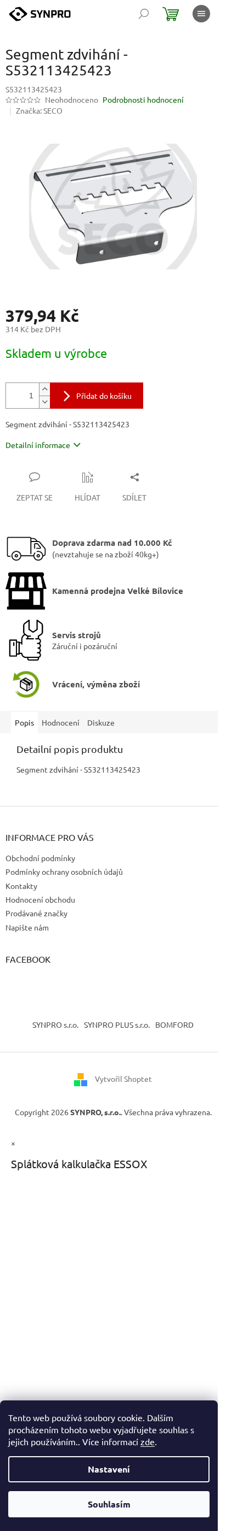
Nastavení (109, 1469)
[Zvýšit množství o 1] (44, 389)
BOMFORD (174, 1024)
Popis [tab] (24, 722)
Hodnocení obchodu (40, 899)
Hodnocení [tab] (61, 722)
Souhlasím (109, 1504)
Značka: (39, 110)
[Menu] (201, 14)
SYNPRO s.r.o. (55, 1024)
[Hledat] (144, 14)
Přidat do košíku (104, 396)
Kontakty (21, 886)
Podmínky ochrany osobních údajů (64, 871)
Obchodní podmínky (40, 858)
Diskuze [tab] (101, 722)
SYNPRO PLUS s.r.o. (117, 1024)
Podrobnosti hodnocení (143, 99)
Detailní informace (37, 445)
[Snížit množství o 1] (44, 402)
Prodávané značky (36, 913)
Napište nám (27, 927)
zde (147, 1441)
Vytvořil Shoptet (123, 1078)
